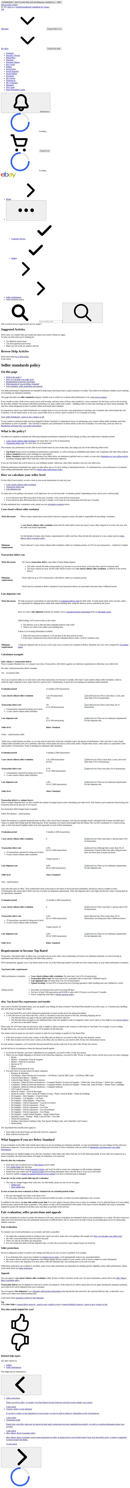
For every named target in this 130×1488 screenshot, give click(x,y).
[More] (26, 210)
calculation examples (55, 504)
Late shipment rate (13, 489)
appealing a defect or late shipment (29, 1298)
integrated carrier (104, 612)
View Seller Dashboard (22, 417)
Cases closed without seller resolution (21, 441)
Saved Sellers (11, 74)
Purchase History (13, 62)
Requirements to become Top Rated (20, 382)
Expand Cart (44, 151)
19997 (59, 2)
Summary (10, 53)
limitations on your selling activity (114, 456)
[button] (65, 1323)
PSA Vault (10, 87)
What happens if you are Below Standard (22, 384)
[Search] (83, 313)
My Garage (10, 78)
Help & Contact (43, 7)
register (19, 7)
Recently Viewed (13, 55)
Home (8, 199)
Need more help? (8, 357)
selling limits (16, 1167)
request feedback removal (84, 1304)
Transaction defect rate (15, 443)
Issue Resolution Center (15, 90)
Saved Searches (12, 71)
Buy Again (10, 64)
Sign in (10, 7)
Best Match (39, 1165)
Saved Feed (10, 69)
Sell (2, 9)
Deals (24, 7)
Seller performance (13, 297)
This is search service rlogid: (12, 324)
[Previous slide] (21, 1385)
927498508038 (7, 2)
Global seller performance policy (50, 469)
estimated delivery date (70, 601)
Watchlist (9, 60)
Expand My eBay (54, 49)
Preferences (10, 80)
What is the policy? (13, 377)
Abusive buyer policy (50, 1257)
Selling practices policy (64, 994)
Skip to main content (9, 5)
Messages (10, 85)
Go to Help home (22, 357)
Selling (9, 67)
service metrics (101, 397)
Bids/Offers (10, 58)
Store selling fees (18, 1187)
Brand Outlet (31, 7)
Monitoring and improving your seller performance (21, 426)
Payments (10, 76)
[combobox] (51, 321)
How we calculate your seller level (20, 379)
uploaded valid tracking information (46, 1291)
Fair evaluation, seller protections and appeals (24, 386)
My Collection (12, 83)
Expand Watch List (54, 29)
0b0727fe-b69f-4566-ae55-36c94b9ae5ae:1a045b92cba (35, 2)
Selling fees (15, 1185)
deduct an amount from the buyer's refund (38, 1174)
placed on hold (38, 1172)
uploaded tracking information (78, 612)
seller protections (25, 1268)
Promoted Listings (37, 1169)
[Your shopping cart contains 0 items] (20, 151)
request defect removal (38, 1304)
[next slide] (21, 1457)
